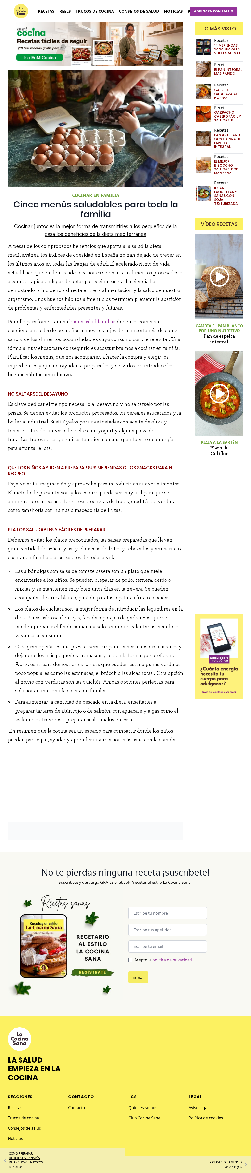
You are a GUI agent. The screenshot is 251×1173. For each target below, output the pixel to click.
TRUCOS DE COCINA (95, 11)
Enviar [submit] (138, 977)
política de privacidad (172, 960)
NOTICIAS (173, 11)
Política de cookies (206, 1118)
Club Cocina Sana (144, 1118)
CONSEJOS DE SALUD (139, 11)
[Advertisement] (95, 783)
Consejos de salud (24, 1128)
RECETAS (46, 11)
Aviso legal (198, 1107)
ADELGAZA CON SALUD (213, 11)
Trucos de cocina (23, 1118)
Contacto (76, 1107)
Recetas (15, 1107)
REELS (65, 11)
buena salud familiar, (92, 321)
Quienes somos (142, 1107)
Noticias (15, 1138)
